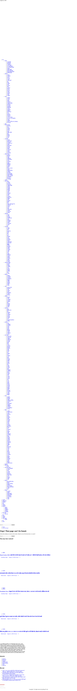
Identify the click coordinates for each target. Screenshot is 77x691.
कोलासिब (8, 276)
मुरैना (8, 368)
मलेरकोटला (9, 111)
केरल (6, 395)
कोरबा (8, 215)
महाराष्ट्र (6, 308)
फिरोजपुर (8, 105)
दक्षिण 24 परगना (10, 175)
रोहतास (8, 438)
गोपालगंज (8, 429)
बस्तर (8, 219)
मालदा (8, 160)
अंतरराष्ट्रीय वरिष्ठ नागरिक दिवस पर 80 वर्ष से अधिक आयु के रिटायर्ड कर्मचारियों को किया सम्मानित (20, 573)
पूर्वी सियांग (9, 473)
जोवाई (8, 487)
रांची (8, 323)
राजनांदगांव (9, 223)
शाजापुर (8, 386)
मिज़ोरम (6, 274)
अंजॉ (8, 479)
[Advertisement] (38, 15)
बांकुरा (8, 157)
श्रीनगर (8, 271)
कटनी (8, 361)
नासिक (8, 321)
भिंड (8, 343)
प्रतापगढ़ (8, 239)
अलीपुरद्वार (9, 158)
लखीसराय (9, 442)
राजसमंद (8, 249)
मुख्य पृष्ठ (3, 658)
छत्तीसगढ (6, 213)
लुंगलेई (8, 281)
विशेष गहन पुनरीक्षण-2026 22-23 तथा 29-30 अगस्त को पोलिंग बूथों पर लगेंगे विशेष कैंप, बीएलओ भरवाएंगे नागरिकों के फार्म (24, 631)
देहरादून (8, 147)
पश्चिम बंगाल (7, 154)
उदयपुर (8, 255)
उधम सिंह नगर (9, 143)
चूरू (8, 235)
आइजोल (8, 283)
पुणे (7, 311)
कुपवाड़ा (8, 263)
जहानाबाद (9, 433)
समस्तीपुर (9, 434)
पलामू (8, 326)
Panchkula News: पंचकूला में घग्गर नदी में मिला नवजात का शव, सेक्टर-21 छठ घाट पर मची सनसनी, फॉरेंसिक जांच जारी (24, 591)
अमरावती (8, 314)
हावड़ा (8, 162)
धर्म (2, 520)
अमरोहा (8, 186)
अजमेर (8, 250)
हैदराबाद (6, 464)
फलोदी (8, 247)
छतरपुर (8, 347)
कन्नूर (8, 402)
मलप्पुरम (8, 404)
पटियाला (8, 116)
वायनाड (8, 408)
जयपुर (8, 259)
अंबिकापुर (8, 220)
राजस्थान (6, 226)
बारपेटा (8, 293)
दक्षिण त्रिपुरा (9, 493)
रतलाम (8, 378)
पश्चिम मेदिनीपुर (10, 174)
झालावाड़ (8, 246)
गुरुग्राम (8, 85)
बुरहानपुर (8, 345)
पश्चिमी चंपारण (9, 412)
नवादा (8, 448)
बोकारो (8, 329)
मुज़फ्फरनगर (9, 197)
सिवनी (8, 383)
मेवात (8, 82)
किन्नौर (8, 130)
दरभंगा (8, 424)
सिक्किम (8, 484)
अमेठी (8, 192)
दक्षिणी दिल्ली (9, 69)
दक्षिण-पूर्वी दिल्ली (10, 70)
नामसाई (8, 471)
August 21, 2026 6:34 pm (12, 575)
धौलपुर (8, 240)
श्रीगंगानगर (9, 242)
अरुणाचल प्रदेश (7, 467)
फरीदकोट (9, 102)
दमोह (8, 349)
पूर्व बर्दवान (9, 172)
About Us (2, 686)
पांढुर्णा (8, 374)
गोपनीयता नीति (5, 662)
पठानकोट (9, 115)
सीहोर (8, 382)
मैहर (8, 364)
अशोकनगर (9, 339)
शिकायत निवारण (5, 663)
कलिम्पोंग (8, 164)
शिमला (8, 134)
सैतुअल (8, 279)
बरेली (8, 199)
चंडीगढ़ (6, 180)
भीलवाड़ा (8, 258)
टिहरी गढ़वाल (9, 141)
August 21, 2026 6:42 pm (14, 557)
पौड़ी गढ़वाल (9, 145)
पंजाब (6, 96)
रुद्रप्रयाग (9, 149)
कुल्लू (8, 131)
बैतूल (8, 342)
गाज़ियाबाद (9, 205)
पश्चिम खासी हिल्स (10, 486)
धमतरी (8, 222)
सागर (8, 380)
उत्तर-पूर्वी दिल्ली (10, 66)
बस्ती (8, 195)
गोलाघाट (8, 295)
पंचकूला (8, 95)
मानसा (8, 99)
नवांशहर (8, 120)
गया (7, 428)
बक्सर (8, 422)
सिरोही (8, 245)
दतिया (8, 350)
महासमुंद (8, 216)
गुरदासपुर (8, 106)
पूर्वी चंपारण (9, 426)
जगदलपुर (8, 221)
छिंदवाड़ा (8, 348)
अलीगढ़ (8, 212)
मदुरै (8, 466)
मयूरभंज (8, 297)
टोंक (8, 252)
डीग (8, 229)
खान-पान (6, 514)
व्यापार (3, 504)
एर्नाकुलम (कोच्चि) (10, 400)
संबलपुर (8, 303)
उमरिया (8, 393)
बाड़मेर (8, 228)
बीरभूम (8, 156)
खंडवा (8, 362)
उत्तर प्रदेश (7, 181)
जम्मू (8, 267)
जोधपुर (8, 257)
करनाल (8, 78)
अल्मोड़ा (8, 139)
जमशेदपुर (8, 324)
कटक (8, 306)
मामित (8, 284)
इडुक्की (8, 396)
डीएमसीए (3, 661)
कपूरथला (8, 109)
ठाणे (8, 318)
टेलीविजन (6, 509)
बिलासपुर (8, 125)
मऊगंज (8, 367)
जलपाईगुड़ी (9, 178)
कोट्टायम (9, 401)
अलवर (8, 227)
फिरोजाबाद (9, 184)
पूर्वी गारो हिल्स (9, 485)
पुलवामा (8, 268)
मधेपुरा (8, 443)
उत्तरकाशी (9, 152)
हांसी (8, 84)
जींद (8, 86)
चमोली (8, 144)
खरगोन (8, 363)
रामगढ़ (8, 334)
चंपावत (8, 150)
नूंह (7, 81)
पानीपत (8, 83)
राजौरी (8, 273)
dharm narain (3, 575)
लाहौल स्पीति (9, 132)
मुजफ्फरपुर (9, 446)
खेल (3, 503)
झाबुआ (8, 360)
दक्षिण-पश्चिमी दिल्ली (10, 71)
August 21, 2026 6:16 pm (12, 633)
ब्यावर (8, 237)
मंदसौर (8, 366)
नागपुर (8, 313)
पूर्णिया (8, 451)
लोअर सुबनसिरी (10, 468)
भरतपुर (8, 261)
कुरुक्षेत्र (8, 87)
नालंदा (8, 447)
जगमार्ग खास (4, 518)
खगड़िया (8, 439)
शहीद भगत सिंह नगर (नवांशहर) (12, 121)
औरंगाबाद (8, 414)
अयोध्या (8, 182)
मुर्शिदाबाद (8, 163)
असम (6, 286)
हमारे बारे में (4, 660)
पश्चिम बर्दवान (9, 159)
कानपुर (8, 206)
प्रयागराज (9, 211)
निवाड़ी (8, 373)
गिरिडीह (8, 330)
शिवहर (8, 427)
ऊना (8, 137)
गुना (7, 354)
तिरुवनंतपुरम (9, 403)
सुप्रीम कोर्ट (4, 501)
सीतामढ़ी (8, 425)
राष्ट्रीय (3, 499)
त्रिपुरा (6, 490)
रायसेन (8, 376)
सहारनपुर (8, 193)
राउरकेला (8, 299)
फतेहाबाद (8, 75)
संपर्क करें (4, 665)
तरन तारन (9, 122)
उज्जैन (8, 392)
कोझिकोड (9, 405)
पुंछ (7, 272)
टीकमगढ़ (8, 391)
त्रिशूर (8, 399)
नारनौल (3, 570)
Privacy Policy (3, 687)
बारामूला (8, 265)
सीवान (8, 421)
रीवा (8, 379)
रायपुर (8, 214)
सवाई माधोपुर (9, 241)
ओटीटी (6, 507)
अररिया (8, 411)
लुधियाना (8, 110)
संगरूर (8, 119)
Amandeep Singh (4, 557)
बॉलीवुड (6, 508)
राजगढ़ (8, 377)
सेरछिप (8, 280)
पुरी (7, 302)
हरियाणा (6, 73)
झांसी (8, 201)
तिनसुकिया (9, 292)
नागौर (8, 251)
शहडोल (8, 384)
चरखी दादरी (9, 80)
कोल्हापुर (8, 312)
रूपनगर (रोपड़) (9, 117)
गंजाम (8, 298)
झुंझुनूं (8, 244)
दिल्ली (6, 60)
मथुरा (8, 208)
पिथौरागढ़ (9, 142)
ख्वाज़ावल (9, 277)
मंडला (8, 365)
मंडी (8, 133)
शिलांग (8, 482)
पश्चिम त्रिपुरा (9, 494)
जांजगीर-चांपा (9, 218)
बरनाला (8, 98)
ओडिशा (6, 296)
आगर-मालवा (9, 336)
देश (2, 59)
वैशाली (8, 416)
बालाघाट (8, 340)
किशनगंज (8, 441)
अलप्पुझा (8, 398)
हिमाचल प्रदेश (7, 124)
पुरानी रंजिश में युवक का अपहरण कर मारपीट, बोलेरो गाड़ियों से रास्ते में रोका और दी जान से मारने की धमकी (21, 616)
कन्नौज (8, 190)
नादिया (8, 169)
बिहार (6, 409)
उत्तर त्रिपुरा (9, 496)
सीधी (8, 389)
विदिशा (8, 394)
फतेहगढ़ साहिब (9, 103)
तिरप (8, 470)
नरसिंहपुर (8, 370)
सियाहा (8, 275)
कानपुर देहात (9, 209)
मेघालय (6, 480)
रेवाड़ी (8, 94)
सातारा (8, 317)
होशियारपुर (9, 107)
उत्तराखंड (6, 138)
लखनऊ (8, 210)
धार (7, 352)
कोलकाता (9, 161)
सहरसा (8, 440)
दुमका (8, 328)
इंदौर (8, 357)
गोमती (8, 497)
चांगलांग (8, 477)
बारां (8, 234)
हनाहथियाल (9, 278)
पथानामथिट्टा (9, 407)
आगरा (8, 207)
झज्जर (8, 77)
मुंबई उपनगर (9, 310)
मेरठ (8, 202)
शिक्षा (3, 515)
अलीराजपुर (9, 337)
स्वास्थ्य (3, 516)
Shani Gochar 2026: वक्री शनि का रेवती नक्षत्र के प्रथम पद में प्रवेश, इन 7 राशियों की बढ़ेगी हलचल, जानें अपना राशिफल (25, 555)
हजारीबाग (8, 325)
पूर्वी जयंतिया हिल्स (10, 481)
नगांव (8, 289)
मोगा (8, 112)
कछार (8, 291)
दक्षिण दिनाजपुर (9, 170)
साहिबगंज (8, 332)
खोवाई (8, 492)
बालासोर (8, 300)
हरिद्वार (8, 148)
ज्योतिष (3, 517)
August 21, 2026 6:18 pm (12, 618)
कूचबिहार (8, 155)
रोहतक (8, 93)
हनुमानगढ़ (9, 231)
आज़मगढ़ (8, 196)
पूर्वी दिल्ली (9, 62)
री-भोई (8, 469)
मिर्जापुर (8, 189)
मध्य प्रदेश (6, 335)
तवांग (8, 476)
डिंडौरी (8, 353)
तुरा (7, 489)
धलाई (8, 498)
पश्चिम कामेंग (9, 474)
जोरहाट (8, 290)
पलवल (8, 79)
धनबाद (8, 331)
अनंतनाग (8, 266)
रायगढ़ (8, 224)
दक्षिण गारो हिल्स (10, 483)
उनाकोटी (8, 491)
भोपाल (8, 344)
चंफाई (8, 285)
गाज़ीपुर (8, 198)
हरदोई (8, 194)
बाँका (8, 415)
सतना (8, 381)
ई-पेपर (3, 521)
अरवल (8, 413)
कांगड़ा (8, 129)
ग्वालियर (8, 355)
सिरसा (8, 91)
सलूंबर (8, 253)
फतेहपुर (8, 188)
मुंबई (8, 309)
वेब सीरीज (6, 511)
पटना (8, 450)
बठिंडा (8, 100)
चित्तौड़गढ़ (9, 254)
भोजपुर (8, 420)
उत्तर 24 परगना (9, 168)
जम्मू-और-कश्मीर (7, 262)
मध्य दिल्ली (9, 61)
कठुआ (8, 264)
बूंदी (7, 233)
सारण (8, 430)
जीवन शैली (4, 512)
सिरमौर (8, 135)
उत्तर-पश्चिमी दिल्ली (10, 67)
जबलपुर (8, 358)
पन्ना (8, 375)
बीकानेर (8, 260)
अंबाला (8, 74)
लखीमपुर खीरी (9, 185)
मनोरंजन (3, 506)
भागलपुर (8, 419)
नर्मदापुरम (8, 369)
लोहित (8, 478)
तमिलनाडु (6, 465)
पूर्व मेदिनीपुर (9, 176)
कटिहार (8, 437)
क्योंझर (8, 305)
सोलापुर (8, 316)
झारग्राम (8, 177)
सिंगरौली (8, 390)
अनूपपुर (8, 338)
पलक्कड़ (8, 406)
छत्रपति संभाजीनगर (10, 319)
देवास (8, 351)
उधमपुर (8, 270)
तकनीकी (3, 505)
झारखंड (6, 322)
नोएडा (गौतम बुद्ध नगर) (11, 203)
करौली (8, 248)
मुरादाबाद (8, 200)
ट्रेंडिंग (6, 519)
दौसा (8, 232)
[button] (0, 523)
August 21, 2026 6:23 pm (14, 593)
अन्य (5, 123)
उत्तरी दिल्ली (9, 65)
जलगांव (8, 315)
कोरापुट (8, 304)
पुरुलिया (8, 165)
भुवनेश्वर (8, 301)
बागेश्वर (8, 151)
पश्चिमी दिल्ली (9, 72)
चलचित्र (6, 510)
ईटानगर (8, 472)
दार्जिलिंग (8, 171)
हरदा (8, 356)
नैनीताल (8, 146)
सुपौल (8, 418)
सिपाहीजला (9, 495)
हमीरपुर (8, 128)
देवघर (8, 327)
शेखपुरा (8, 431)
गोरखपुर (8, 187)
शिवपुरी (8, 388)
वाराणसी (8, 183)
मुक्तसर (8, 113)
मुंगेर (8, 445)
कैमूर (8, 435)
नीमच (8, 371)
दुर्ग (7, 225)
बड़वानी (8, 341)
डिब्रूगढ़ (8, 288)
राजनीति (3, 502)
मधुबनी (8, 444)
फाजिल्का (8, 104)
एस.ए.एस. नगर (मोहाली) (11, 118)
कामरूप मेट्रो (9, 287)
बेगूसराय (8, 417)
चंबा (8, 126)
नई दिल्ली (8, 64)
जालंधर (8, 108)
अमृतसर (8, 97)
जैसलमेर (8, 236)
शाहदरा (8, 68)
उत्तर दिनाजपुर (9, 173)
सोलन (8, 136)
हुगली (8, 167)
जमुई (8, 432)
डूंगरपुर (8, 238)
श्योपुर (8, 387)
